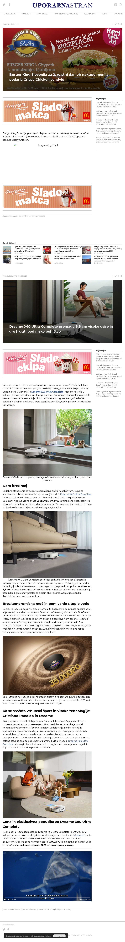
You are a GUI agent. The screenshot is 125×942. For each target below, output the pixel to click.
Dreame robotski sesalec (12, 909)
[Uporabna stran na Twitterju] (4, 4)
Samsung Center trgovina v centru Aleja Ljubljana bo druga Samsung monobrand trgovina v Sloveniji (108, 131)
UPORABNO (42, 14)
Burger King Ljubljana (20, 216)
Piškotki (76, 935)
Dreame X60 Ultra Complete (75, 494)
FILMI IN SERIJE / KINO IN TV (66, 14)
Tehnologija (8, 276)
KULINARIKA (89, 14)
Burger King (7, 216)
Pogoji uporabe (86, 935)
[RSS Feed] (115, 4)
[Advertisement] (109, 188)
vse (16, 276)
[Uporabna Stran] (62, 5)
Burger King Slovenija (37, 216)
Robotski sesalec (65, 909)
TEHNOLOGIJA (9, 14)
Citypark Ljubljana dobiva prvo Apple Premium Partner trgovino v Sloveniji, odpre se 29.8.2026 (109, 104)
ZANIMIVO (26, 14)
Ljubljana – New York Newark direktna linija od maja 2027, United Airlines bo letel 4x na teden (109, 113)
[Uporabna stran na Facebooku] (9, 4)
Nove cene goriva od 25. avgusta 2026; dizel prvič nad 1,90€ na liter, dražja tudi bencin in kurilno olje (108, 140)
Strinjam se (59, 936)
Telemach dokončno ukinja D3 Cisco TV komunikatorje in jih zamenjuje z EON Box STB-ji (107, 122)
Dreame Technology (29, 909)
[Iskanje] (121, 4)
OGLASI (104, 14)
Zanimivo (6, 24)
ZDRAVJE (118, 14)
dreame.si (79, 835)
